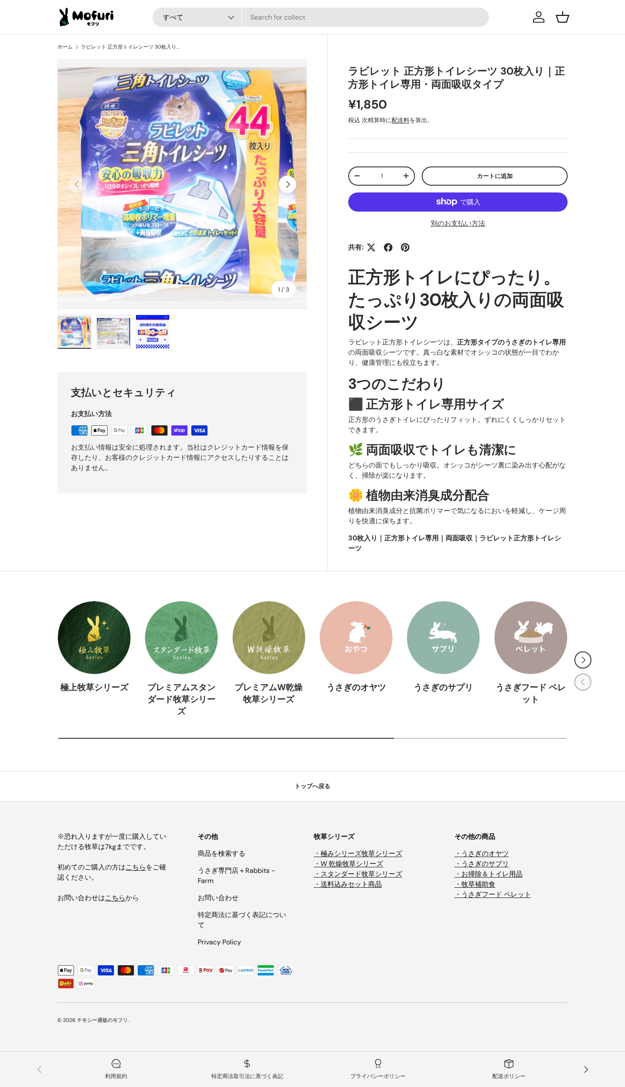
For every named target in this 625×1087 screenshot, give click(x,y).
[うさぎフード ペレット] (530, 637)
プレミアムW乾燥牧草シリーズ (269, 693)
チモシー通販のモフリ (102, 1020)
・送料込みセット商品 (348, 884)
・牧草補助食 (475, 884)
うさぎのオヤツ (356, 687)
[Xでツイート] (371, 247)
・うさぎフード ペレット (493, 894)
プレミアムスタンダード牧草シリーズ (182, 699)
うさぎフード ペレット (531, 693)
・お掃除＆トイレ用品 (489, 873)
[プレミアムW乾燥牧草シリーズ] (269, 637)
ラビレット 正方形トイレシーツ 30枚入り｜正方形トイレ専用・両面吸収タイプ (132, 46)
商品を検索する (221, 853)
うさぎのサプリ (443, 687)
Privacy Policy (219, 942)
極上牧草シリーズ (94, 687)
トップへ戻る (312, 786)
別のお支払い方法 (458, 223)
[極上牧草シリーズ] (94, 637)
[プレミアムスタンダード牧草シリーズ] (181, 637)
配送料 (400, 120)
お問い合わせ (218, 897)
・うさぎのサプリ (482, 863)
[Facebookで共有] (388, 247)
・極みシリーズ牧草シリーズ (358, 853)
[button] (562, 17)
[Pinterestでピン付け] (405, 247)
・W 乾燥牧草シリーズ (348, 863)
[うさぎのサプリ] (443, 637)
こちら (135, 867)
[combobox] (321, 17)
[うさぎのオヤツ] (356, 637)
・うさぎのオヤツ (482, 853)
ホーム (65, 46)
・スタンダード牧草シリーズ (358, 873)
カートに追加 (495, 176)
